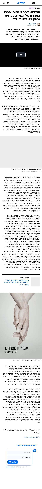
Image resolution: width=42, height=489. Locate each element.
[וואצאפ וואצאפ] (8, 3)
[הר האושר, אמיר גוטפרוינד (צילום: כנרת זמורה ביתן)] (21, 327)
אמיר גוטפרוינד (28, 437)
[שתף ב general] (4, 3)
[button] (33, 3)
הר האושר (37, 437)
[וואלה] (21, 3)
